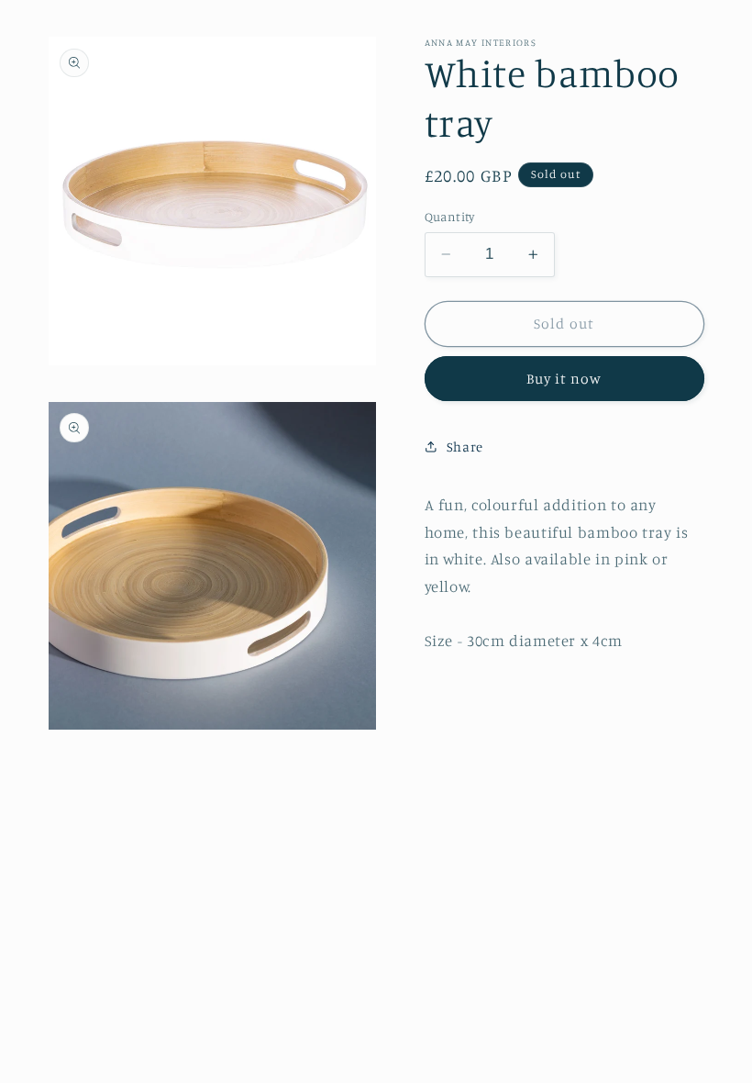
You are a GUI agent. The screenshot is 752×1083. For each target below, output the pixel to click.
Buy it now (564, 378)
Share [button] (465, 446)
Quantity (450, 216)
